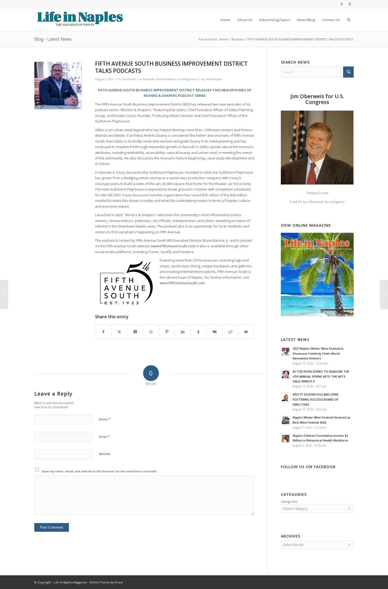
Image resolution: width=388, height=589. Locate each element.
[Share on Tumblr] (198, 332)
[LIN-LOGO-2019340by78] (79, 19)
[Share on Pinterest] (167, 332)
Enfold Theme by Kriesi (106, 582)
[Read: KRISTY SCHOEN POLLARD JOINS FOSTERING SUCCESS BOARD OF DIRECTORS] (285, 397)
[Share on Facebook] (103, 332)
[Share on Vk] (214, 332)
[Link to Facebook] (342, 4)
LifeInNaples (213, 79)
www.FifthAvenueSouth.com (182, 283)
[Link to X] (350, 4)
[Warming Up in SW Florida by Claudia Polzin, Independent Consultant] (4, 294)
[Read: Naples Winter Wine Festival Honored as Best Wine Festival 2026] (285, 420)
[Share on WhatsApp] (151, 332)
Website (105, 454)
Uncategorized (187, 79)
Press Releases (165, 79)
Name (104, 419)
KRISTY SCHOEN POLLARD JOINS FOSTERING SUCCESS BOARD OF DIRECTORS (316, 399)
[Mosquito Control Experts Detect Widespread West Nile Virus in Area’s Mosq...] (384, 294)
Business (148, 79)
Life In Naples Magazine (70, 582)
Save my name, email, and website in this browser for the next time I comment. (99, 471)
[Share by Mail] (246, 332)
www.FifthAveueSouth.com (173, 246)
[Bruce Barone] (58, 85)
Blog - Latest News (53, 39)
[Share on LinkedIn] (183, 332)
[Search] (348, 19)
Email (104, 436)
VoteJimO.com (317, 193)
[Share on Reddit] (230, 332)
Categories (289, 501)
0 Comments (127, 79)
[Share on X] (119, 332)
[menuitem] (225, 19)
